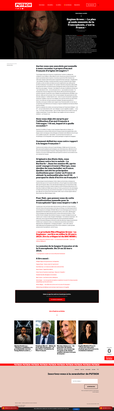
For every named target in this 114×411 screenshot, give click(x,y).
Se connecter (91, 4)
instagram (88, 369)
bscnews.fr (79, 35)
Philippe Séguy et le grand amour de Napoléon (47, 261)
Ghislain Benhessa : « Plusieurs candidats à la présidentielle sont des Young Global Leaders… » (23, 348)
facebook (77, 369)
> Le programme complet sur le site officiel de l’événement (50, 253)
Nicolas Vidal (10, 65)
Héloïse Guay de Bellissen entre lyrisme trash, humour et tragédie (52, 287)
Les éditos (58, 4)
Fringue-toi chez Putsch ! (10, 408)
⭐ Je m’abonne (67, 4)
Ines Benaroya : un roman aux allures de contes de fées (50, 266)
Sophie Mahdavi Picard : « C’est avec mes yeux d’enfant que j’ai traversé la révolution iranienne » (88, 348)
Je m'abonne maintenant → (57, 299)
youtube (93, 369)
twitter (82, 369)
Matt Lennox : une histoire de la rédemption (47, 277)
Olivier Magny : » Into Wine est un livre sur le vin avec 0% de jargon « (53, 284)
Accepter (76, 409)
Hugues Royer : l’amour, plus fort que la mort (47, 264)
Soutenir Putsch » (106, 408)
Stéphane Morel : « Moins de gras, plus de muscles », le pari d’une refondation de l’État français (46, 348)
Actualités (50, 4)
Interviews (41, 4)
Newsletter (77, 4)
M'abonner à (109, 357)
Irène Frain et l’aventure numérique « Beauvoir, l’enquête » (50, 272)
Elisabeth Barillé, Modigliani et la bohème (46, 274)
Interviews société (81, 13)
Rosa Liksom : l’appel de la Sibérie (44, 269)
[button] (98, 5)
